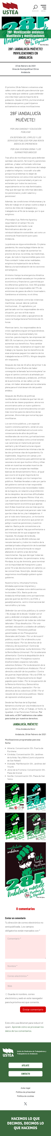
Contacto (25, 1073)
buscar (35, 11)
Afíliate (25, 1065)
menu (43, 11)
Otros (36, 69)
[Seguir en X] (25, 1104)
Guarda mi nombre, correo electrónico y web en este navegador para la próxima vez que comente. (24, 998)
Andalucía (25, 72)
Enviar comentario (33, 1009)
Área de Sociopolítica (22, 69)
